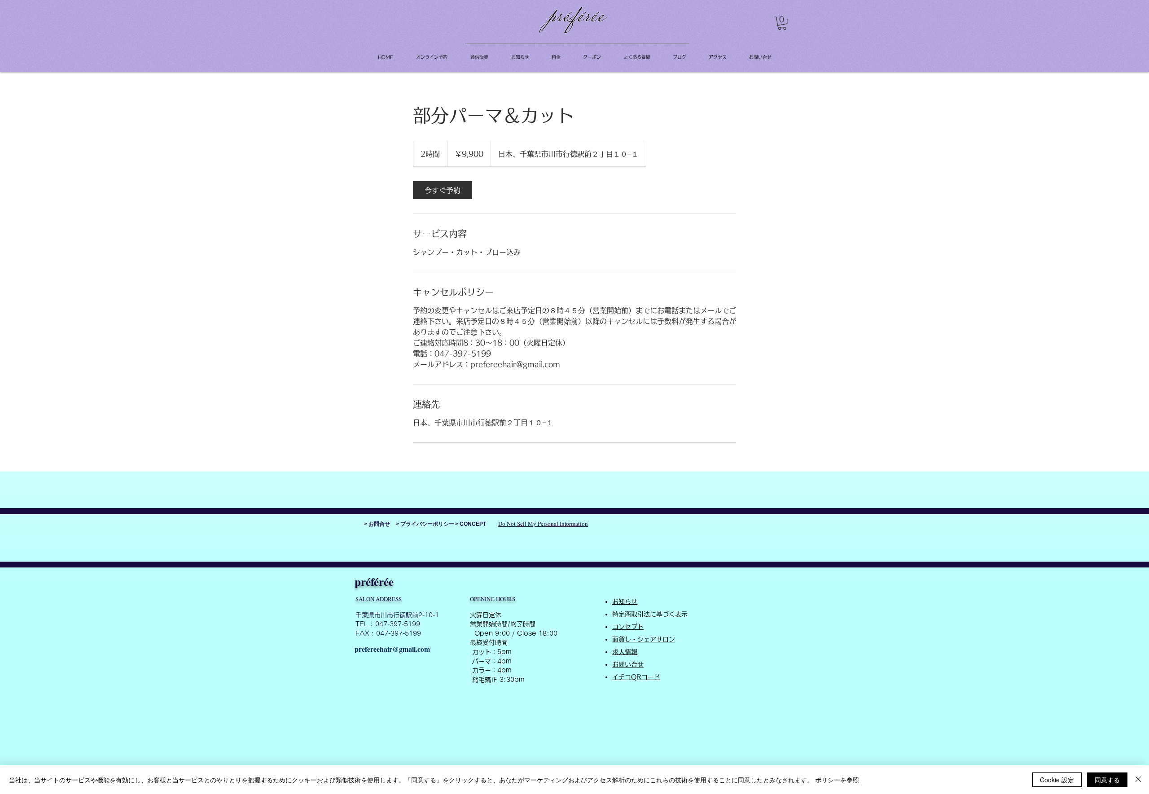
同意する (1107, 779)
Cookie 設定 (1057, 779)
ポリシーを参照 (837, 779)
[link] (442, 190)
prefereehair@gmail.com (392, 649)
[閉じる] (1138, 779)
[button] (782, 23)
